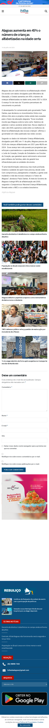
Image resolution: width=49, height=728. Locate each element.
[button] (24, 22)
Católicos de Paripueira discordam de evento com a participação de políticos (29, 600)
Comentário (7, 387)
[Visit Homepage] (24, 11)
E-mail (5, 426)
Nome (5, 415)
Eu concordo (25, 725)
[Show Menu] (3, 11)
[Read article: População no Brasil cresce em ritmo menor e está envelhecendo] (24, 252)
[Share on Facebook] (7, 83)
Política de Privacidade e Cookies (31, 722)
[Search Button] (46, 11)
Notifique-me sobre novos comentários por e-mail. (21, 457)
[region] (24, 2)
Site (3, 436)
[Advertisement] (24, 548)
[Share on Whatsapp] (30, 83)
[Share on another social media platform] (42, 83)
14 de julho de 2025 (8, 47)
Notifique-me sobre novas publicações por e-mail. (21, 464)
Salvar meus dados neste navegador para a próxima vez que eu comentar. (25, 447)
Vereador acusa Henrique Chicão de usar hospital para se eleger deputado (28, 610)
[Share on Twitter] (18, 83)
